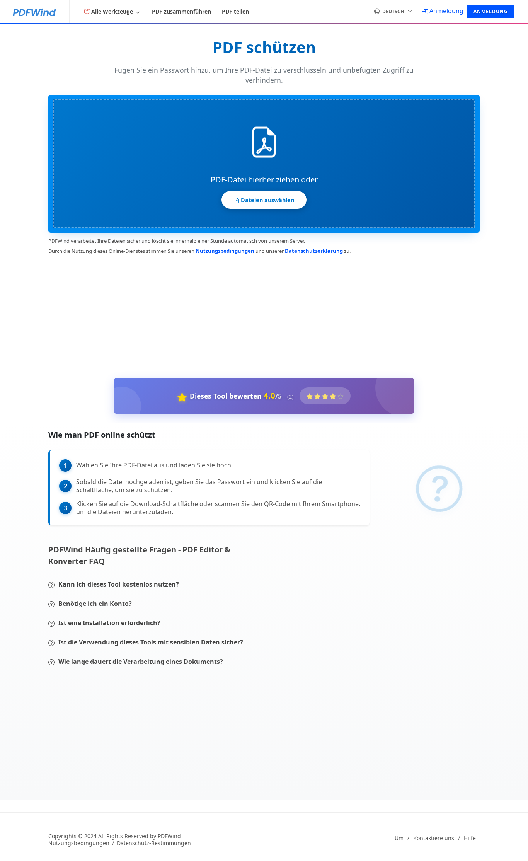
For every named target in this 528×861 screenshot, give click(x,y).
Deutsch (393, 11)
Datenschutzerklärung (314, 250)
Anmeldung (490, 11)
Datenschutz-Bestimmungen (154, 843)
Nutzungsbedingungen (225, 250)
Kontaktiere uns (433, 838)
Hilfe (470, 838)
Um (399, 838)
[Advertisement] (259, 315)
